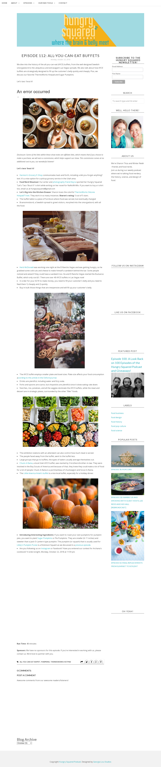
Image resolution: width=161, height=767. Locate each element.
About (14, 3)
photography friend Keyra (64, 182)
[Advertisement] (127, 223)
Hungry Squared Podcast (70, 762)
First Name (116, 74)
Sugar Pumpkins (44, 538)
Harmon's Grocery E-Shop (31, 175)
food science (116, 430)
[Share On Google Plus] (96, 662)
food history (116, 421)
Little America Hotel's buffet (36, 473)
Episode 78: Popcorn (121, 469)
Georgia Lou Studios (102, 762)
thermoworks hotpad (61, 662)
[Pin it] (101, 662)
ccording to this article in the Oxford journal (37, 377)
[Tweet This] (87, 662)
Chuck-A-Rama (26, 463)
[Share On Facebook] (91, 662)
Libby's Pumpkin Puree (27, 545)
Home (4, 3)
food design (116, 417)
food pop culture (118, 426)
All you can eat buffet (30, 662)
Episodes (27, 3)
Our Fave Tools (45, 3)
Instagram (45, 548)
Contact (63, 3)
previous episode (83, 545)
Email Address (117, 66)
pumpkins (45, 662)
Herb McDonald (26, 267)
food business (117, 413)
